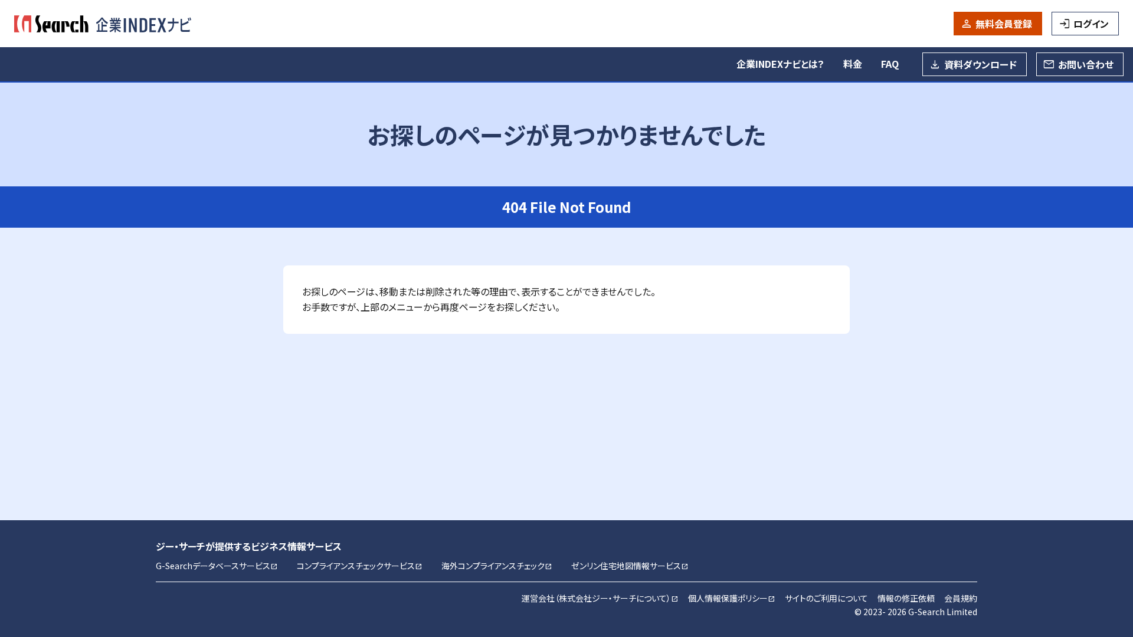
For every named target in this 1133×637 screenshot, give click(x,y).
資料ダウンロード (980, 64)
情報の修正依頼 (906, 598)
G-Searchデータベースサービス (217, 566)
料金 (852, 64)
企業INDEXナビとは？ (780, 64)
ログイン (1091, 24)
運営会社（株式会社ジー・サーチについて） (600, 598)
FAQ (890, 64)
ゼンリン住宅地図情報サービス (630, 566)
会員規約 (960, 598)
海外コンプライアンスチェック (496, 566)
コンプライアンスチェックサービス (360, 566)
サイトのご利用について (826, 598)
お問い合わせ (1086, 64)
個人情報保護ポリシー (731, 598)
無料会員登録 (1003, 24)
